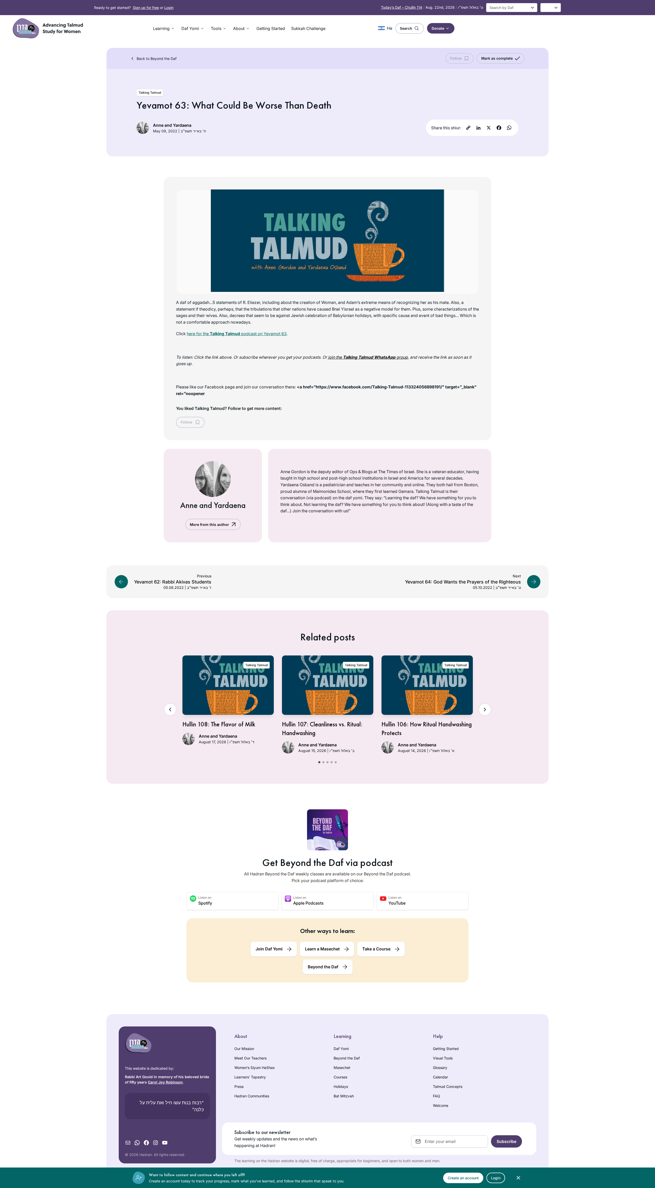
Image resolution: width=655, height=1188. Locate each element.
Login (168, 7)
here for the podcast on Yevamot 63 (237, 333)
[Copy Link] (468, 128)
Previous (170, 709)
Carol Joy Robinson (165, 1082)
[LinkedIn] (478, 128)
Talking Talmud (150, 92)
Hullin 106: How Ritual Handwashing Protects (426, 728)
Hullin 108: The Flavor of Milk (218, 724)
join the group (368, 357)
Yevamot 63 (162, 105)
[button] (164, 28)
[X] (489, 128)
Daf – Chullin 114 (401, 7)
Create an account (463, 1178)
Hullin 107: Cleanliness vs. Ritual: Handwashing (322, 728)
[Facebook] (499, 128)
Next (485, 709)
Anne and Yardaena (172, 125)
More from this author (209, 524)
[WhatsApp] (509, 128)
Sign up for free (146, 7)
